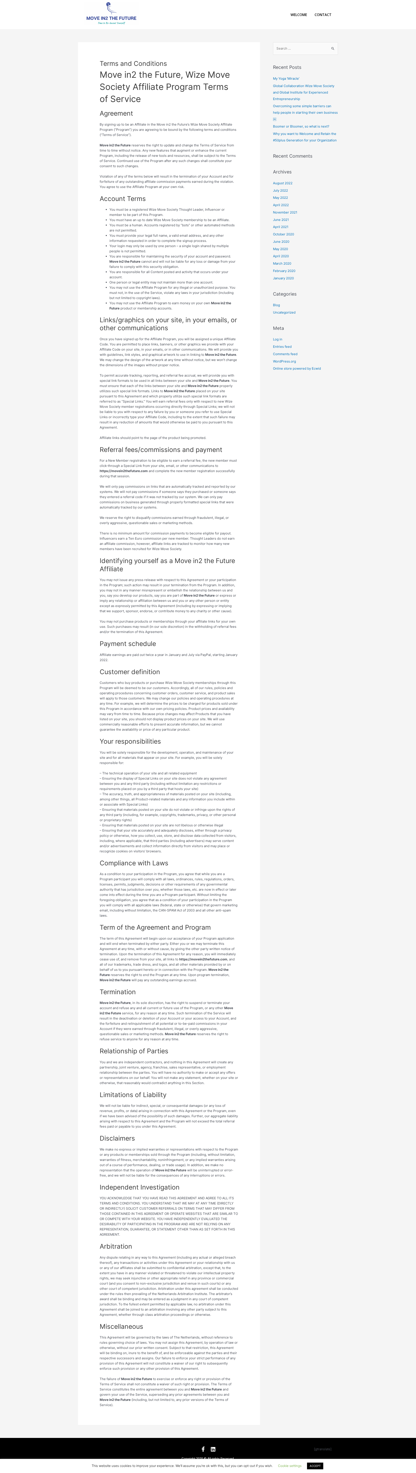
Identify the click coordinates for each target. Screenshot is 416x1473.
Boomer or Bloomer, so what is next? (301, 126)
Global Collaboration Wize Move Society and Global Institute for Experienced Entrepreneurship (303, 92)
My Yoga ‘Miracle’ (286, 78)
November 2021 (285, 212)
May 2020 (280, 249)
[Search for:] (305, 48)
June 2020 (281, 242)
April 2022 (281, 205)
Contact (323, 14)
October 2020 (283, 234)
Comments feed (285, 354)
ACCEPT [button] (315, 1466)
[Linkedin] (213, 1449)
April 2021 (280, 227)
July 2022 (280, 190)
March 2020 (282, 263)
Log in (277, 339)
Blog (276, 305)
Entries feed (282, 347)
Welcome (299, 14)
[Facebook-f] (203, 1449)
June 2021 (281, 220)
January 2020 (283, 278)
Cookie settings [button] (290, 1466)
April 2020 (281, 256)
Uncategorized (284, 312)
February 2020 (284, 271)
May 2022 (280, 198)
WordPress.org (284, 361)
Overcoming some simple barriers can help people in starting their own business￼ (305, 112)
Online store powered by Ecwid (297, 368)
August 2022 (282, 183)
